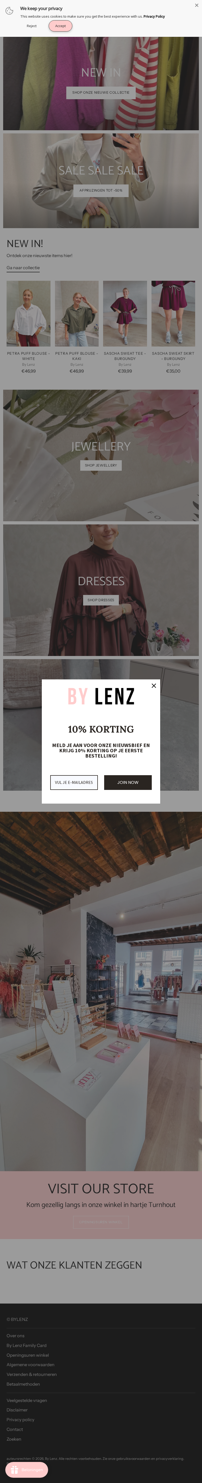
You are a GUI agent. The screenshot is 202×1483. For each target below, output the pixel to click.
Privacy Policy (154, 16)
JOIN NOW (128, 782)
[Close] (196, 5)
